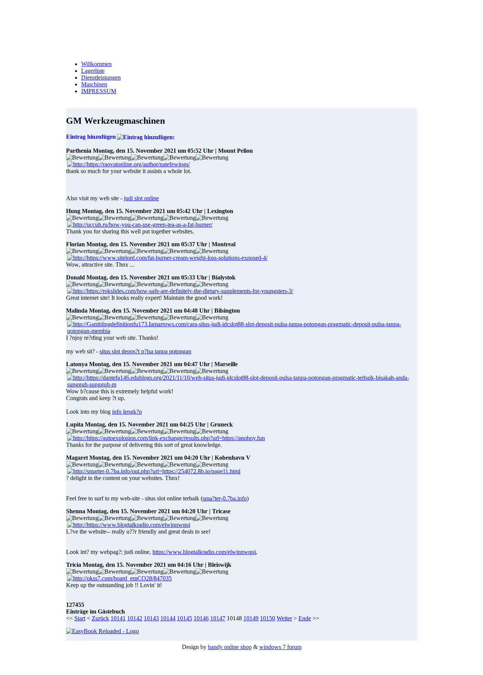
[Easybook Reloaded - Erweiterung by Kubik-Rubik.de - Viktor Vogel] (102, 631)
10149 (250, 618)
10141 (118, 618)
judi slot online (141, 198)
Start (79, 618)
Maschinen (94, 84)
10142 (134, 618)
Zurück (100, 618)
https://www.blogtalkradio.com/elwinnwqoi (204, 552)
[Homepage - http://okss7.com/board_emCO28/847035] (119, 578)
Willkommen (96, 64)
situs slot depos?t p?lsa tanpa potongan (145, 351)
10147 (217, 618)
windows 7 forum (280, 647)
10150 (267, 618)
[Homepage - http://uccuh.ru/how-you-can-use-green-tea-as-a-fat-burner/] (140, 224)
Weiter (284, 618)
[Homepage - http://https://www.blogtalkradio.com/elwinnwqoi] (128, 525)
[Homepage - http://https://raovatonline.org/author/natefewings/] (128, 164)
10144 (167, 618)
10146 (201, 618)
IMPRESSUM (98, 91)
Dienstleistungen (101, 77)
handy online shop (230, 647)
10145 (184, 618)
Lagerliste (93, 71)
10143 (151, 618)
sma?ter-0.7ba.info (225, 498)
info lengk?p (127, 411)
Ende (304, 618)
